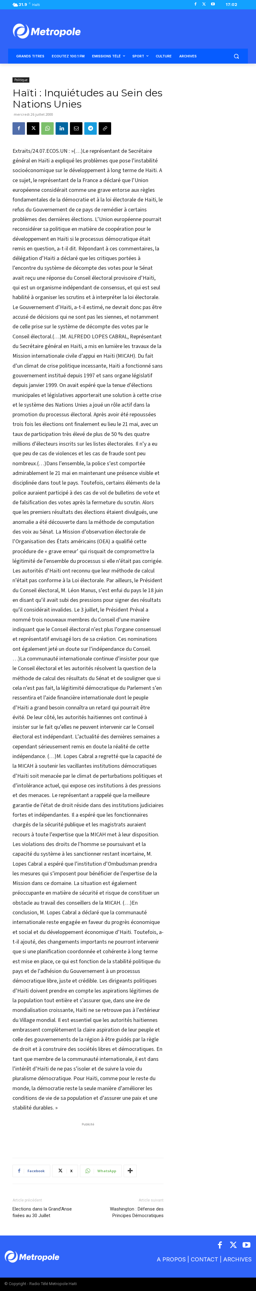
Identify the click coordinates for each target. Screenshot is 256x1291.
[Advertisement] (88, 1137)
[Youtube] (212, 4)
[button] (236, 56)
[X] (204, 4)
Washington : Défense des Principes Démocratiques (137, 1212)
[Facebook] (195, 4)
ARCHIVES (237, 1259)
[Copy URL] (105, 128)
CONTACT (204, 1259)
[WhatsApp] (47, 128)
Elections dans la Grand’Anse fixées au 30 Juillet (42, 1212)
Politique (20, 80)
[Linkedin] (62, 128)
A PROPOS (171, 1259)
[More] (130, 1171)
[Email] (76, 128)
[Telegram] (90, 128)
